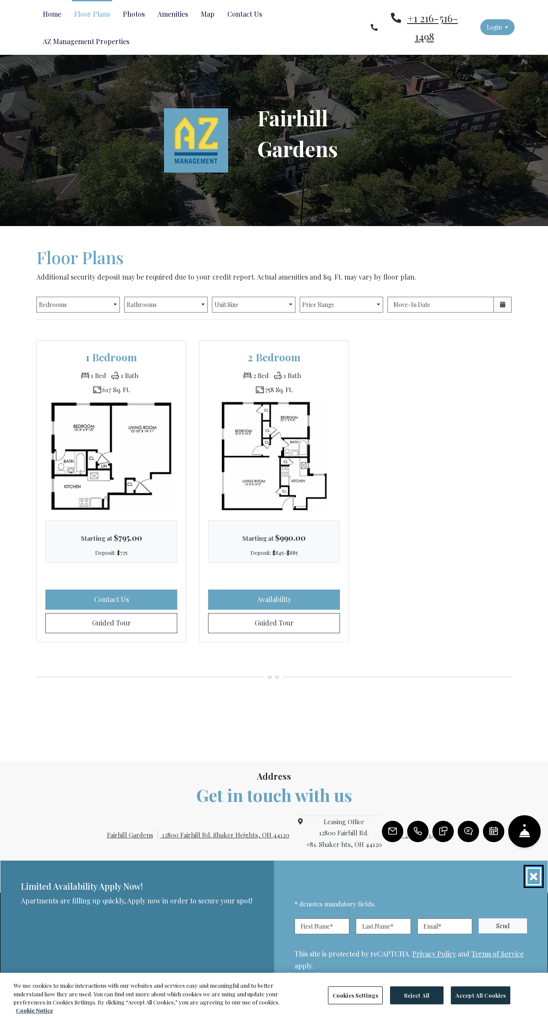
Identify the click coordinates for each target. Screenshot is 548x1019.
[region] (274, 996)
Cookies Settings (355, 995)
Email (432, 926)
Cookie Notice (34, 1010)
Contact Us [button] (135, 599)
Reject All (416, 995)
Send (502, 926)
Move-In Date (411, 305)
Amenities (173, 13)
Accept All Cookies (481, 995)
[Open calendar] (502, 305)
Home (52, 13)
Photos (134, 13)
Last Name (377, 926)
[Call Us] (417, 831)
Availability (297, 599)
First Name (317, 926)
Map (207, 13)
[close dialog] (534, 876)
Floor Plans (92, 13)
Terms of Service (497, 953)
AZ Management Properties (86, 41)
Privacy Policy (434, 953)
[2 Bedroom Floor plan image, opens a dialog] (274, 456)
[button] (497, 27)
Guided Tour (134, 622)
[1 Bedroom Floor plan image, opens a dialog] (111, 456)
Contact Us (244, 13)
